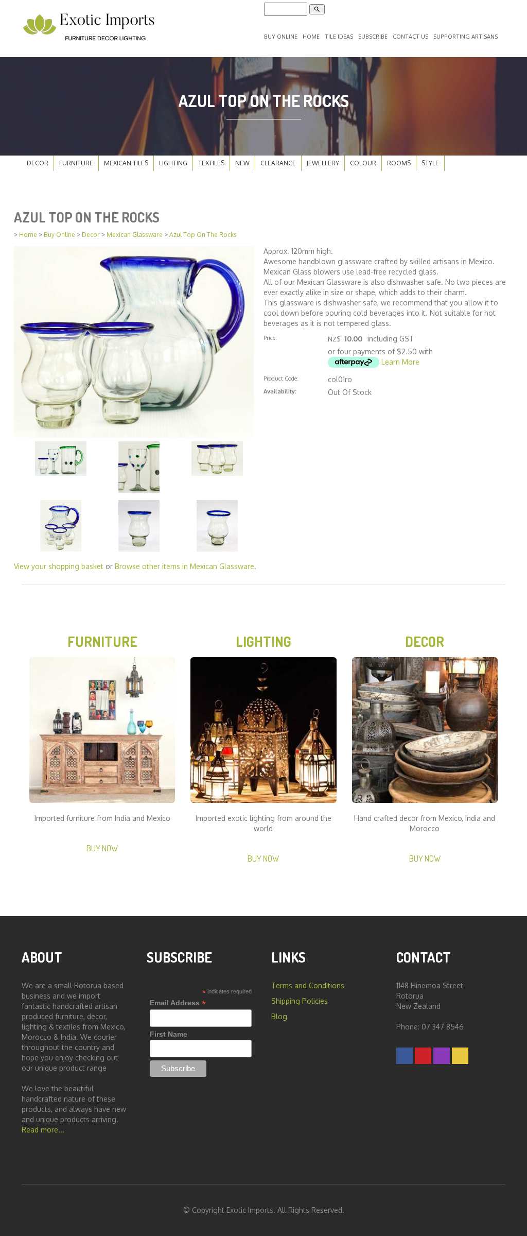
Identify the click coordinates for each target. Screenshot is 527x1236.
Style (430, 163)
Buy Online (280, 36)
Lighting (173, 163)
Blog (279, 1016)
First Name (168, 1034)
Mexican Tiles (126, 163)
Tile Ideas (339, 36)
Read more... (43, 1129)
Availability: (280, 391)
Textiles (211, 163)
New (242, 163)
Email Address (178, 1003)
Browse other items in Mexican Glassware (184, 566)
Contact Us (410, 36)
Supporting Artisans (465, 36)
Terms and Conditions (307, 985)
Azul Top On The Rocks (203, 234)
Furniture (76, 163)
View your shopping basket (58, 566)
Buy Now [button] (102, 848)
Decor (37, 163)
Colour (363, 163)
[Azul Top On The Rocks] (134, 341)
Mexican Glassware (135, 234)
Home (311, 36)
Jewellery (323, 163)
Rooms (399, 163)
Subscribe (373, 36)
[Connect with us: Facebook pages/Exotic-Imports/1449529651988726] (404, 1055)
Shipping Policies (299, 1001)
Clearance (278, 163)
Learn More (400, 361)
